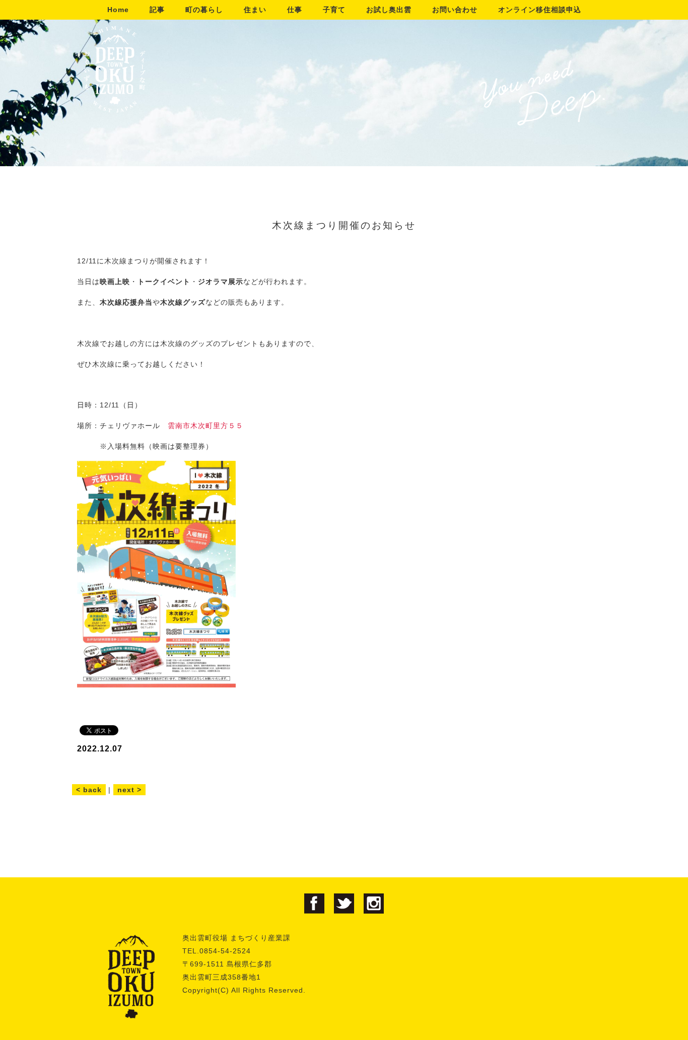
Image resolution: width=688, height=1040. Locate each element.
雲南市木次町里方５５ (205, 426)
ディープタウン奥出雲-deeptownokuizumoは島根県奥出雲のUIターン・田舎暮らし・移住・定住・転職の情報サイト (114, 69)
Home (118, 10)
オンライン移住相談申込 (539, 10)
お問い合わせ (454, 10)
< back (89, 790)
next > (129, 790)
